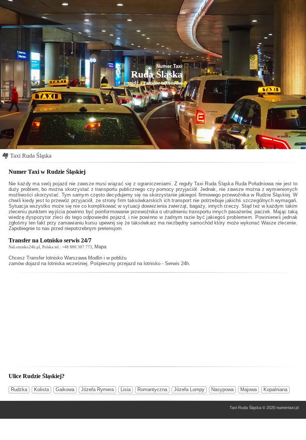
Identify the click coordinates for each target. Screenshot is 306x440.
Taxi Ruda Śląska (30, 156)
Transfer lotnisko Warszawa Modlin (64, 258)
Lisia (126, 389)
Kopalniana (275, 389)
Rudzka (19, 389)
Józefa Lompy (189, 389)
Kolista (41, 389)
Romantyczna (152, 389)
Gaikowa (65, 389)
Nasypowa (222, 389)
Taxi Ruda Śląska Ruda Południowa (234, 183)
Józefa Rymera (97, 389)
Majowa (248, 389)
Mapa (100, 246)
